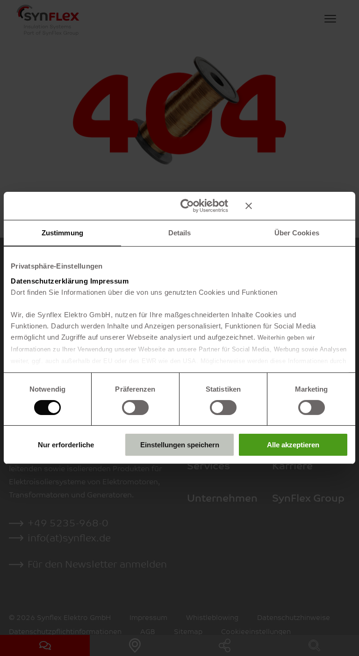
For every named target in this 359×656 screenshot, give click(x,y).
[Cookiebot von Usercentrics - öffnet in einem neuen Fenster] (187, 206)
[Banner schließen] (296, 206)
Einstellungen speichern (179, 445)
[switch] (135, 407)
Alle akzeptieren (293, 445)
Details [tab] (179, 233)
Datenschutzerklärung (49, 280)
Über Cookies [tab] (296, 233)
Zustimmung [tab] (62, 233)
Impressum (109, 280)
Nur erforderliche (66, 445)
